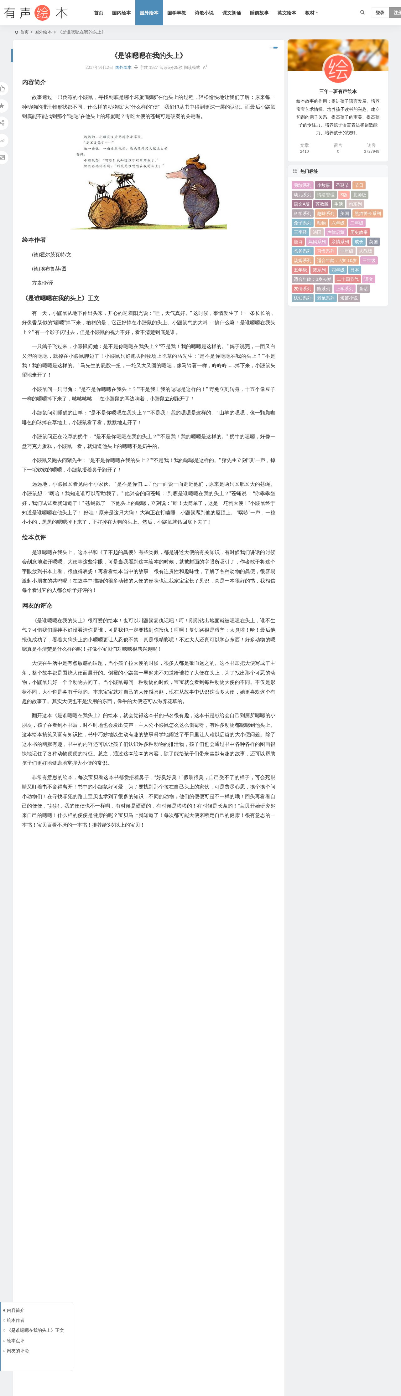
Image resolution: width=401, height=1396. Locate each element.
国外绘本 (149, 12)
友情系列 (302, 288)
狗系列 (355, 204)
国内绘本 (121, 12)
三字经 (300, 232)
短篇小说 (349, 297)
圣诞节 (342, 185)
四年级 (338, 269)
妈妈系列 (317, 241)
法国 (317, 232)
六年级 (338, 222)
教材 (310, 12)
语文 (368, 279)
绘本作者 (15, 1320)
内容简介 (15, 1310)
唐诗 (298, 241)
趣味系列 (326, 213)
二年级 (356, 222)
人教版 (365, 251)
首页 (98, 12)
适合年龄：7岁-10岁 (337, 260)
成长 (359, 241)
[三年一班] (34, 13)
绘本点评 (15, 1340)
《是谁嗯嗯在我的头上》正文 (35, 1330)
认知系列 (302, 297)
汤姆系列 (302, 260)
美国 (344, 213)
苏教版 (322, 204)
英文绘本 (287, 12)
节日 (359, 185)
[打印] (136, 67)
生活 (338, 204)
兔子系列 (302, 222)
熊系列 (323, 288)
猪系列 (319, 269)
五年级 (300, 269)
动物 (321, 222)
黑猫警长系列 (368, 213)
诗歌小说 (204, 12)
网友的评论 (18, 1350)
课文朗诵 (231, 12)
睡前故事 (259, 12)
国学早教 (176, 12)
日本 (354, 269)
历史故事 (359, 232)
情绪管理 (326, 194)
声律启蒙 (336, 232)
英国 (373, 241)
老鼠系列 (326, 297)
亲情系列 (340, 241)
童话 (363, 288)
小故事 (323, 185)
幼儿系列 (302, 194)
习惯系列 (326, 251)
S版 (343, 194)
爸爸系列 (302, 251)
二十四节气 (348, 279)
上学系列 (344, 288)
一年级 (346, 251)
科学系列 (302, 213)
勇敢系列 (302, 185)
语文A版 (302, 204)
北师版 (359, 194)
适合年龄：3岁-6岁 (312, 279)
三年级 (369, 260)
